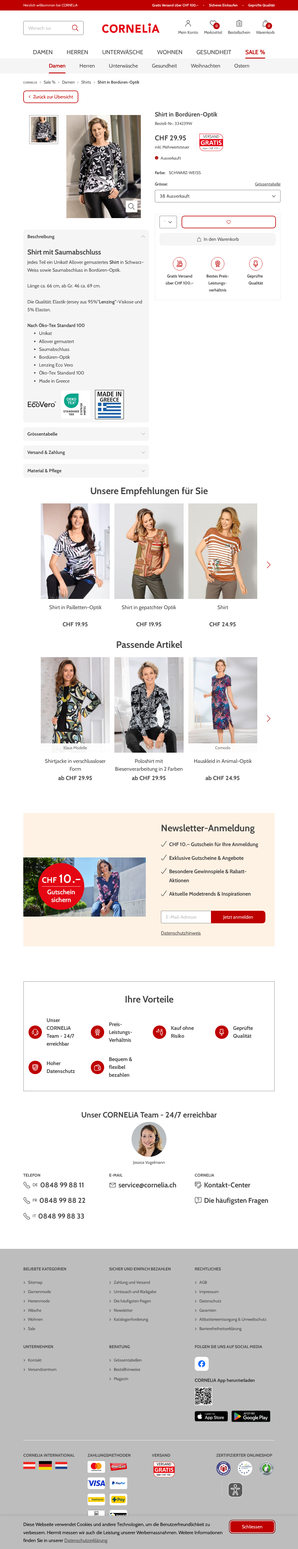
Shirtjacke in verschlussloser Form (75, 765)
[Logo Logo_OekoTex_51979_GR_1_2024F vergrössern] (75, 404)
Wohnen (35, 1319)
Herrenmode (39, 1301)
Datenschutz (210, 1301)
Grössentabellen (128, 1360)
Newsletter (123, 1310)
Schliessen (252, 1526)
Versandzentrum (42, 1369)
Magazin (121, 1378)
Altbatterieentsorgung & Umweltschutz (233, 1319)
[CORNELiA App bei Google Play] (250, 1416)
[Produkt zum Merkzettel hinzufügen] (229, 222)
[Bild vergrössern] (131, 206)
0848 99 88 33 (61, 1216)
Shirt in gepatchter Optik (149, 607)
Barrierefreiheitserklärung (220, 1328)
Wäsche (34, 1310)
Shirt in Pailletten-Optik (75, 607)
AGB (203, 1282)
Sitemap (35, 1282)
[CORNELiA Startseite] (131, 28)
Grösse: (161, 184)
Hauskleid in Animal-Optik (223, 761)
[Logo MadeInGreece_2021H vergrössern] (109, 405)
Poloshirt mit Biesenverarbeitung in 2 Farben (149, 765)
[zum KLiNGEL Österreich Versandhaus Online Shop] (29, 1465)
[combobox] (53, 28)
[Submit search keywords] (75, 28)
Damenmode (39, 1291)
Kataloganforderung (131, 1319)
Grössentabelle (268, 184)
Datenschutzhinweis (181, 933)
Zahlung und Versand (132, 1282)
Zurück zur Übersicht (53, 97)
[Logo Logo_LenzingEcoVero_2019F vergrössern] (41, 404)
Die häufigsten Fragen (236, 1200)
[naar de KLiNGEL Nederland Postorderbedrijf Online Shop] (61, 1465)
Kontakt (35, 1360)
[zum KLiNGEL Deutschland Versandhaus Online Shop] (45, 1465)
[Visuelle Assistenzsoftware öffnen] (232, 1490)
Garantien (207, 1310)
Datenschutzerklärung (85, 1540)
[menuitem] (43, 52)
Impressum (209, 1291)
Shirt (222, 607)
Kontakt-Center (227, 1185)
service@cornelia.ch (147, 1185)
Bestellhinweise (127, 1369)
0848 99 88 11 (62, 1185)
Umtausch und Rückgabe (135, 1291)
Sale (31, 1328)
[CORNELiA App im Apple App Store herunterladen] (211, 1416)
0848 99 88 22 (62, 1200)
